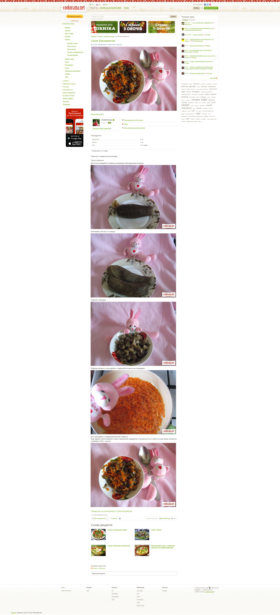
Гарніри (67, 74)
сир (194, 108)
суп (193, 111)
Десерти (68, 36)
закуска (204, 86)
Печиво (208, 34)
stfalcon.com (215, 588)
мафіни (213, 94)
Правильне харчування (72, 71)
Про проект (140, 590)
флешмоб (184, 116)
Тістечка (209, 73)
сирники (205, 108)
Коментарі (192, 19)
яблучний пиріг (191, 121)
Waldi (186, 28)
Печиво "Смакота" (198, 34)
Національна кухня (69, 83)
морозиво (192, 97)
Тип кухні (66, 86)
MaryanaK (187, 22)
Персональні (115, 596)
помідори (191, 102)
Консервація (69, 65)
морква (94, 142)
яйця (199, 121)
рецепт (204, 102)
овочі (197, 97)
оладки (203, 97)
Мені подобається (99, 518)
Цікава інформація (69, 92)
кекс (183, 91)
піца (196, 102)
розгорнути (102, 568)
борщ (190, 84)
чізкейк (192, 119)
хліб (187, 119)
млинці (184, 97)
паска (213, 97)
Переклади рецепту (97, 114)
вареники (203, 84)
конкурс (196, 91)
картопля (213, 89)
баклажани (184, 84)
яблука (183, 121)
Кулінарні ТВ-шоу (68, 95)
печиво (196, 99)
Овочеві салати (72, 43)
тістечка (204, 114)
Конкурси (66, 101)
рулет (213, 102)
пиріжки (211, 100)
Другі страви (69, 33)
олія (93, 145)
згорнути (95, 568)
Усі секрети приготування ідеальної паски (201, 28)
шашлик (197, 119)
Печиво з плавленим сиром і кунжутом (200, 61)
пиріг (204, 99)
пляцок (184, 102)
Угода (138, 596)
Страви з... (66, 81)
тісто (209, 114)
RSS (216, 78)
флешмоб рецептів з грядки (198, 116)
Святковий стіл (68, 89)
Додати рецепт (75, 16)
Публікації (185, 19)
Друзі (138, 602)
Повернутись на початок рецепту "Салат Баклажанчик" (112, 511)
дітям (198, 86)
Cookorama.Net (209, 592)
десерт (192, 86)
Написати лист (113, 120)
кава (188, 89)
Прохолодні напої (198, 41)
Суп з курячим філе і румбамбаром (202, 22)
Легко (126, 124)
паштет (188, 100)
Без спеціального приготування (134, 128)
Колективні (115, 593)
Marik (186, 45)
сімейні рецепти (190, 114)
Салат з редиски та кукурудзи (119, 545)
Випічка (67, 27)
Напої (67, 62)
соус (189, 111)
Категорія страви (68, 23)
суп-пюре (198, 111)
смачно (211, 108)
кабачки (183, 89)
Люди (126, 8)
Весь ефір (213, 78)
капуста (193, 89)
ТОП (113, 599)
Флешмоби (66, 104)
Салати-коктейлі (72, 55)
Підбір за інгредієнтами (110, 8)
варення (209, 84)
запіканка (212, 86)
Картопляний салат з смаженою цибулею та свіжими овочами (163, 546)
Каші (66, 77)
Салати (67, 39)
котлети (194, 94)
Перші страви (69, 59)
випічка (184, 86)
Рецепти (93, 8)
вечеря (215, 84)
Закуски (67, 30)
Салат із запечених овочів (117, 530)
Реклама (164, 590)
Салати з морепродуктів (75, 52)
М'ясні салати (71, 46)
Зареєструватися (211, 8)
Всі (112, 590)
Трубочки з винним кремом (197, 73)
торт (198, 113)
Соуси (67, 68)
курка (207, 94)
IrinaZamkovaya (106, 120)
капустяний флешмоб (202, 89)
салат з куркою (194, 105)
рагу (200, 102)
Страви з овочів (111, 44)
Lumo (186, 39)
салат (185, 105)
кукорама (201, 94)
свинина (202, 105)
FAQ (138, 593)
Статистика (140, 599)
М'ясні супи (188, 24)
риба (208, 102)
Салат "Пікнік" (156, 530)
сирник (199, 108)
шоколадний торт (212, 119)
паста (183, 100)
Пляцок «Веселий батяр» (197, 45)
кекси (189, 92)
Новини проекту (68, 98)
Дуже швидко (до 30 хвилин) (133, 120)
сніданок (184, 111)
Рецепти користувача (101, 128)
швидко (203, 119)
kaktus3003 (188, 34)
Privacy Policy (140, 605)
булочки (196, 84)
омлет (208, 97)
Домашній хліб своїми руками (193, 30)
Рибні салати (71, 49)
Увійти (196, 8)
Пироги (196, 52)
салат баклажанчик (98, 514)
